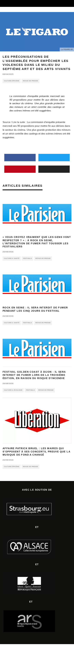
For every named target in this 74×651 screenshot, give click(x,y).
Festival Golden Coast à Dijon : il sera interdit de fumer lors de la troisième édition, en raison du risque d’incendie (34, 374)
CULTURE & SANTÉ (11, 258)
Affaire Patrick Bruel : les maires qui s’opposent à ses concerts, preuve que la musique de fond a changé (36, 451)
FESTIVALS (27, 258)
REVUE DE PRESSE (30, 81)
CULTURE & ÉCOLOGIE (13, 390)
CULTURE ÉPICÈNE (11, 81)
